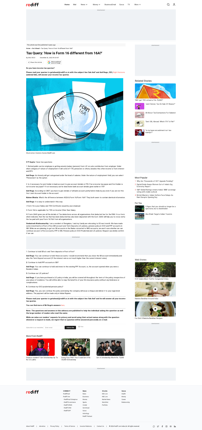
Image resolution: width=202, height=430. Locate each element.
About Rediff (30, 426)
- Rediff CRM (67, 408)
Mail (74, 5)
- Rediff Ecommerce (69, 402)
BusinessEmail (110, 5)
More (137, 5)
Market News (106, 399)
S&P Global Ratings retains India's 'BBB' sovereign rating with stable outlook (156, 191)
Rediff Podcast (87, 416)
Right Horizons (119, 72)
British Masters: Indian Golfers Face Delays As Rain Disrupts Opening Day (155, 196)
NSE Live (105, 396)
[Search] (168, 4)
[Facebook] (162, 426)
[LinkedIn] (175, 426)
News (83, 5)
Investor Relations (86, 426)
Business (86, 396)
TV (129, 5)
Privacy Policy (54, 426)
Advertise (42, 426)
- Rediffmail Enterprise (70, 399)
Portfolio (105, 405)
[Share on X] (158, 426)
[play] (155, 269)
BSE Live (105, 394)
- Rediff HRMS (67, 405)
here (62, 305)
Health (124, 394)
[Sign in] (174, 4)
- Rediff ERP (67, 411)
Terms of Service (69, 426)
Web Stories (140, 259)
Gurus (121, 5)
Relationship (126, 402)
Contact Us (100, 426)
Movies (85, 399)
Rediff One (66, 396)
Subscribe (70, 327)
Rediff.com (117, 426)
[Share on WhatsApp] (154, 426)
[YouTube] (171, 426)
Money (95, 5)
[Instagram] (166, 426)
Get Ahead (36, 48)
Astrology (86, 413)
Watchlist (105, 402)
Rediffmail (66, 394)
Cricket (85, 405)
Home (67, 5)
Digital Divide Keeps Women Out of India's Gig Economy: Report (154, 185)
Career (124, 399)
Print (81, 327)
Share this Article (36, 62)
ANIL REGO (31, 58)
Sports (85, 402)
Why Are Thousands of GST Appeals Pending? (155, 181)
